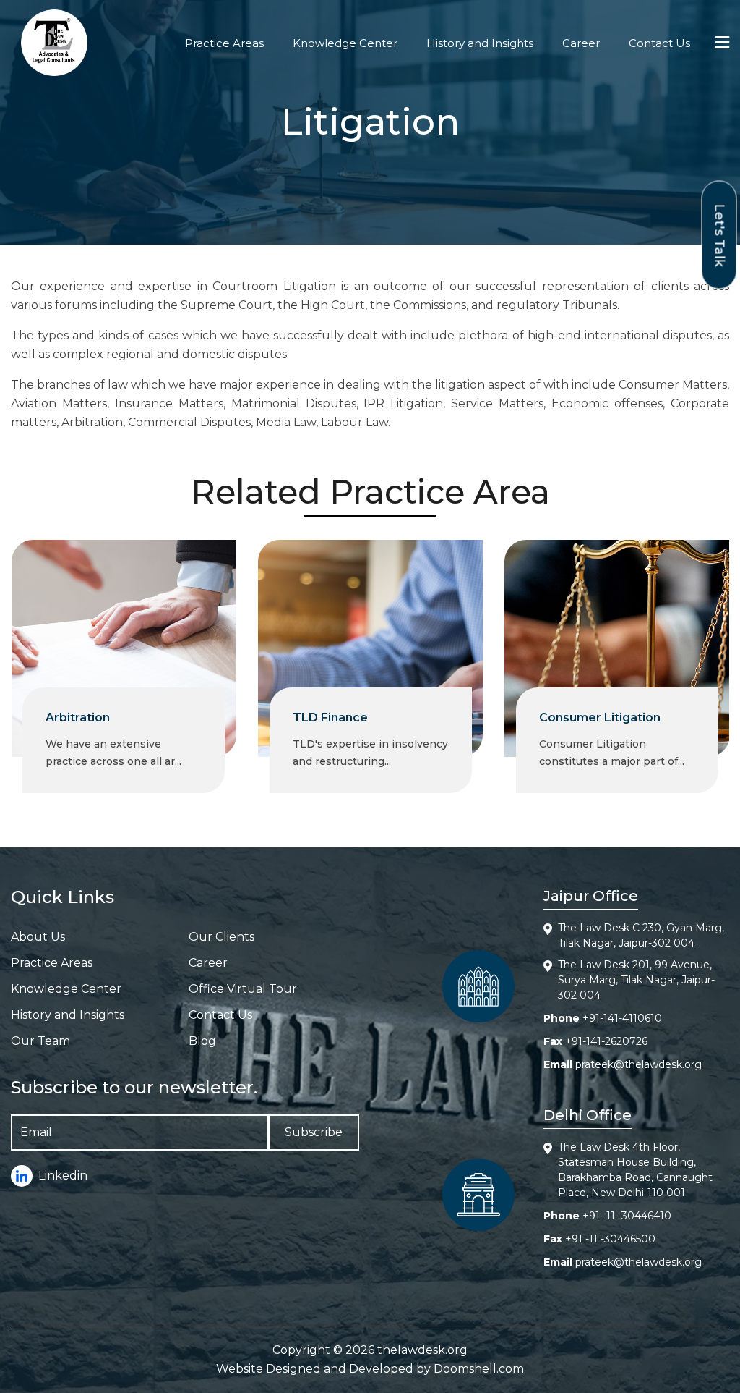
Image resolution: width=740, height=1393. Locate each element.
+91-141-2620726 (606, 1041)
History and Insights (479, 43)
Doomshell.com (479, 1369)
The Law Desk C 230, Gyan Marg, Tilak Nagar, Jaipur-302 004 (641, 935)
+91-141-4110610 (622, 1018)
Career (581, 43)
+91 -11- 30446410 (626, 1215)
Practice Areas (224, 43)
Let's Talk (720, 234)
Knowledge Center (345, 43)
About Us (38, 937)
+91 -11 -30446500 (610, 1238)
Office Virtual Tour (243, 989)
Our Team (40, 1041)
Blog (202, 1041)
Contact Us (659, 43)
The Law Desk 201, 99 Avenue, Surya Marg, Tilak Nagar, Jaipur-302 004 (636, 980)
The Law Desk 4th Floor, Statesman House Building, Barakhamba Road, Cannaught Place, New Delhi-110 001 (635, 1169)
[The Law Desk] (54, 43)
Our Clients (221, 937)
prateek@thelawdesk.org (638, 1064)
